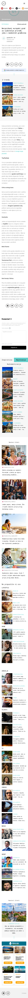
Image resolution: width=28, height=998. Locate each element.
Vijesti (13, 8)
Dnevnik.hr (6, 8)
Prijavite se (14, 347)
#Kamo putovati (21, 24)
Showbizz (26, 8)
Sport (19, 8)
